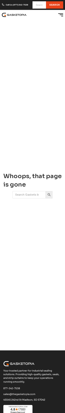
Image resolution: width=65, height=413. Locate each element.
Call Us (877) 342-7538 (17, 5)
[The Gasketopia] (14, 15)
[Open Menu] (60, 15)
